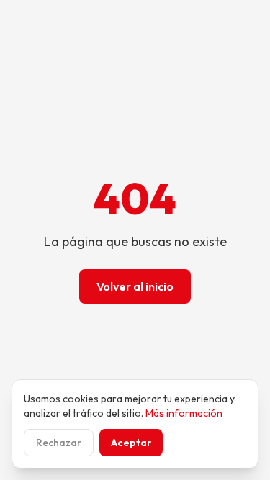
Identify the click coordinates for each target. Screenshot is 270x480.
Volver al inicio (135, 286)
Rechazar (58, 442)
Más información (183, 413)
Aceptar (131, 442)
